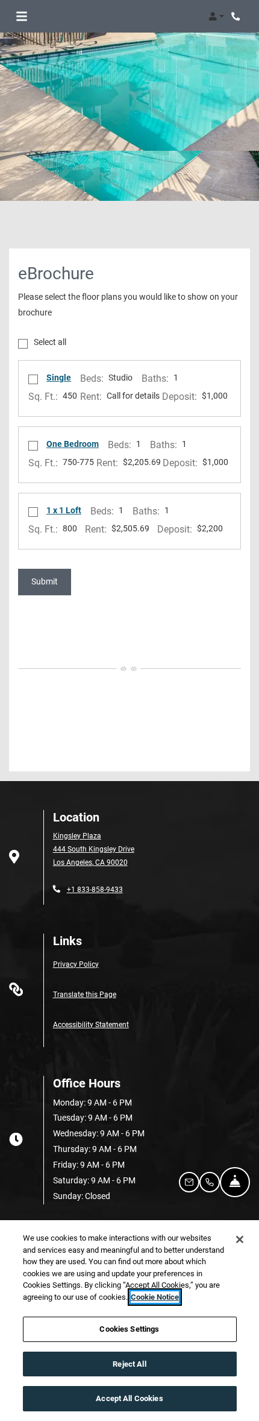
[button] (216, 16)
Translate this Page (84, 993)
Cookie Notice (155, 1297)
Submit (44, 581)
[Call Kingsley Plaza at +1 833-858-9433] (237, 16)
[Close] (239, 1239)
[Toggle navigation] (22, 16)
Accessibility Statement (91, 1023)
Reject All (129, 1364)
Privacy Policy (76, 963)
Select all (50, 342)
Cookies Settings (129, 1329)
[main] (129, 1320)
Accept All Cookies (129, 1398)
